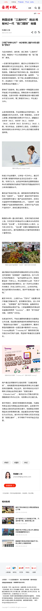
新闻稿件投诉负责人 (19, 582)
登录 (29, 8)
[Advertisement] (21, 440)
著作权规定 (33, 580)
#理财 (16, 462)
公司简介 (4, 580)
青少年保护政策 (24, 580)
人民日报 (8, 572)
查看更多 (9, 485)
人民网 (34, 572)
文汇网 (21, 572)
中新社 (27, 572)
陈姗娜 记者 (6, 30)
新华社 (14, 572)
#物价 (6, 462)
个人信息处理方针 (13, 580)
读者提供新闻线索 (7, 582)
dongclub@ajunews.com (9, 602)
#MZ (26, 462)
